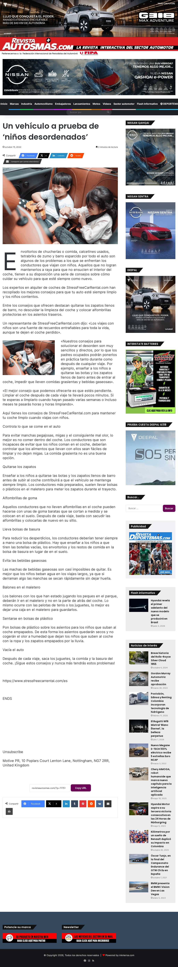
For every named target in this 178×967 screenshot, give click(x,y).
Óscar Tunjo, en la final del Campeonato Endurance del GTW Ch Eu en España (161, 865)
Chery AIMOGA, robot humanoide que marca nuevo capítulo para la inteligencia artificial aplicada (161, 781)
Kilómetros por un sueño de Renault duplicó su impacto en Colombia (161, 839)
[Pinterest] (82, 803)
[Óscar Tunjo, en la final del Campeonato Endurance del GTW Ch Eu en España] (138, 859)
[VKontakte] (99, 803)
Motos (96, 103)
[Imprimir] (9, 811)
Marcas (14, 103)
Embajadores (63, 103)
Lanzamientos (81, 103)
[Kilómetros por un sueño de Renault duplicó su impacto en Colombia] (138, 836)
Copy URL (81, 787)
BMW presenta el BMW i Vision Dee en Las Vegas (160, 889)
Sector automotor (124, 103)
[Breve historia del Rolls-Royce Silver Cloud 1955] (138, 657)
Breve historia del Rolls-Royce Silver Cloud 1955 (161, 658)
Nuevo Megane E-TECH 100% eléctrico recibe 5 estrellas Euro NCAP (161, 753)
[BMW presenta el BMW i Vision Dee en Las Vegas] (138, 887)
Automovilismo (43, 103)
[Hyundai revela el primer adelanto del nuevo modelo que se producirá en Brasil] (138, 605)
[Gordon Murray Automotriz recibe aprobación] (138, 679)
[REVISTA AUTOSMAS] (89, 46)
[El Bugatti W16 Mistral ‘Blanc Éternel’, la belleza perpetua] (138, 726)
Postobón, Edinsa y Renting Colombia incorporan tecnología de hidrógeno (161, 703)
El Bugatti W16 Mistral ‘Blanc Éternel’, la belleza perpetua (159, 729)
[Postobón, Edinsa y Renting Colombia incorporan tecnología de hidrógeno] (138, 698)
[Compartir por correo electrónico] (107, 803)
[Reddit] (91, 803)
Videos (107, 103)
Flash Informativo (147, 103)
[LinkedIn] (66, 803)
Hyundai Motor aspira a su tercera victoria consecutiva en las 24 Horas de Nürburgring (161, 813)
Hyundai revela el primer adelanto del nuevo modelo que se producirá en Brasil (160, 611)
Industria (26, 103)
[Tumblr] (74, 803)
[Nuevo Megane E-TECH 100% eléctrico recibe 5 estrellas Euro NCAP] (138, 750)
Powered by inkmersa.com (120, 955)
